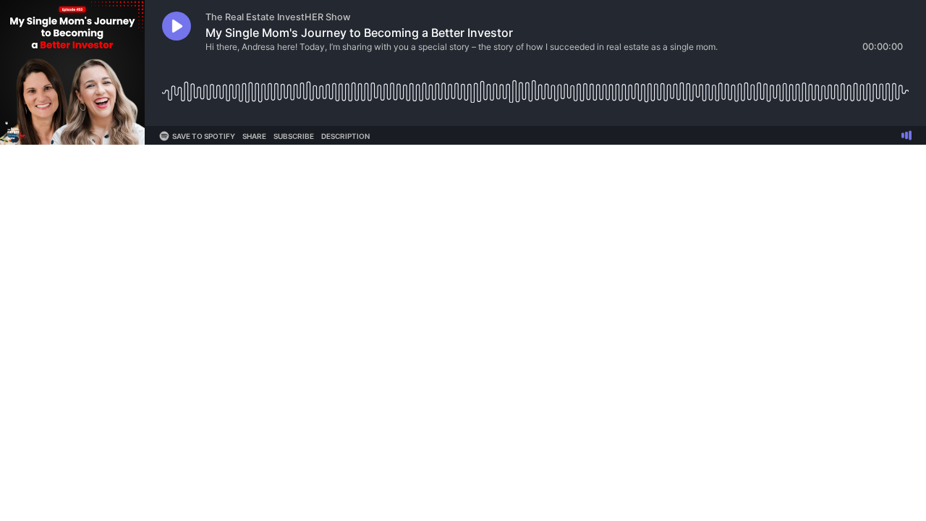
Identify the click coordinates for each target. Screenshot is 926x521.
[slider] (535, 86)
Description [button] (345, 136)
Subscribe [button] (293, 136)
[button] (176, 26)
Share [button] (254, 136)
